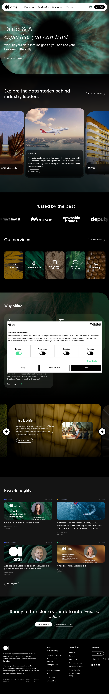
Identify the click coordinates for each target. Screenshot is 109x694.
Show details (92, 361)
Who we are (57, 7)
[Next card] (102, 432)
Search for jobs (74, 670)
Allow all (85, 368)
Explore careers (24, 440)
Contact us (97, 653)
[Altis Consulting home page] (10, 7)
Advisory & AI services (52, 660)
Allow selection (54, 368)
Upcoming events (75, 663)
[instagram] (95, 665)
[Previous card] (6, 432)
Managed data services (52, 666)
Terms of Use (36, 680)
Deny (23, 368)
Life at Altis (51, 677)
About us (72, 652)
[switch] (42, 353)
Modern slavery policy (74, 674)
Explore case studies (64, 624)
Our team (72, 656)
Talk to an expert (43, 624)
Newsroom (73, 659)
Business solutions (53, 670)
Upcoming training (75, 666)
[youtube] (99, 665)
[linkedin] (92, 665)
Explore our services (14, 58)
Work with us (51, 681)
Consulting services (54, 655)
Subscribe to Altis (99, 659)
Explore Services (96, 240)
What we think (44, 7)
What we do (29, 7)
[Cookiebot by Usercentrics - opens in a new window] (91, 324)
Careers (69, 7)
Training (50, 674)
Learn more (34, 171)
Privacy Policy (28, 680)
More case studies (95, 94)
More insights (11, 584)
